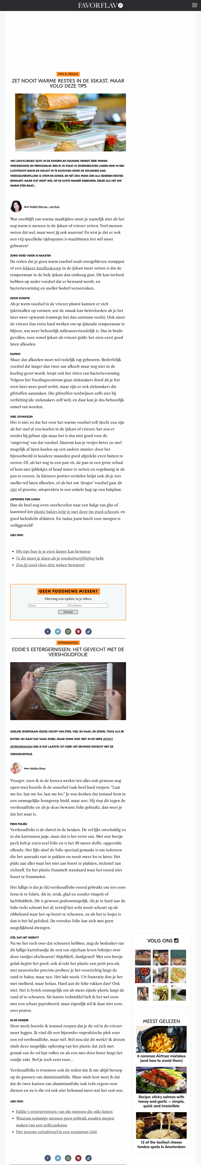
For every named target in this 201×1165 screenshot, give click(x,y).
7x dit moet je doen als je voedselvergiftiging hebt (60, 558)
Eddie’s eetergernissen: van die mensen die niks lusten (64, 1111)
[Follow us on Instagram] (68, 633)
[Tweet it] (57, 633)
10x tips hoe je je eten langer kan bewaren (53, 551)
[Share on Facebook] (47, 633)
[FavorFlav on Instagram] (161, 970)
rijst (13, 489)
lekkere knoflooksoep (42, 268)
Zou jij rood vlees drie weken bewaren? (50, 565)
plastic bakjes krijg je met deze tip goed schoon (75, 512)
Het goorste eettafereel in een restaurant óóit (56, 1132)
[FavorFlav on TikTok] (88, 633)
